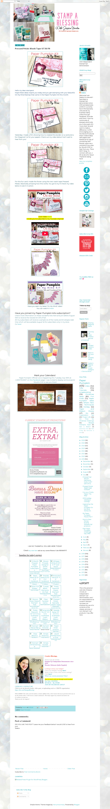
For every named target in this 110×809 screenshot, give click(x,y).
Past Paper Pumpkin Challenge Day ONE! (87, 531)
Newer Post (19, 768)
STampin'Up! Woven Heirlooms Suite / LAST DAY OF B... (87, 480)
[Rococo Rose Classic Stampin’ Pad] (34, 605)
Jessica (83, 93)
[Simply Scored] (45, 645)
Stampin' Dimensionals (34, 648)
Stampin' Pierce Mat (34, 629)
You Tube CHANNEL (51, 681)
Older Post (71, 768)
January (86, 550)
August (86, 472)
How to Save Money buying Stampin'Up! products (87, 523)
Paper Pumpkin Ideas (86, 399)
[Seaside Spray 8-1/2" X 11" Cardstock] (45, 581)
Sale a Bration (85, 427)
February (86, 547)
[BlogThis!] (42, 707)
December (87, 461)
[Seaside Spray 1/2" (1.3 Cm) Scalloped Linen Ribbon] (56, 619)
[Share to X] (44, 707)
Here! (49, 217)
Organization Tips (86, 415)
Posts (20, 793)
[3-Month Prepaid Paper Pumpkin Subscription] (34, 570)
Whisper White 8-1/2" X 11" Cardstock (56, 569)
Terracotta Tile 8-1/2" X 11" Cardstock (55, 583)
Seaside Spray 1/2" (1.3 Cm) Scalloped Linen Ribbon (55, 622)
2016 (83, 559)
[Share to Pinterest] (47, 707)
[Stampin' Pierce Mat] (34, 628)
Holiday (87, 407)
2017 (83, 556)
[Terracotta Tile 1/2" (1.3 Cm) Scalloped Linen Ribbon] (45, 619)
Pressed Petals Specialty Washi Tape (55, 607)
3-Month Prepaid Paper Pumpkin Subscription (34, 573)
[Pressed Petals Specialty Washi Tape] (56, 605)
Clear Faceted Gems (45, 604)
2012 (83, 570)
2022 (83, 451)
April (85, 542)
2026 (83, 440)
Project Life (86, 417)
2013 (83, 567)
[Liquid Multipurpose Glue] (56, 637)
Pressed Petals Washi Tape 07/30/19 (88, 488)
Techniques (89, 405)
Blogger (77, 804)
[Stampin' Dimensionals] (34, 646)
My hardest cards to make (91, 346)
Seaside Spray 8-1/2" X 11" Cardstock (45, 583)
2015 (83, 562)
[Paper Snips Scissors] (56, 629)
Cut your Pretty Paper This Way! (88, 493)
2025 (83, 443)
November (87, 464)
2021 (83, 454)
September (87, 469)
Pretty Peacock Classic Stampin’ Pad (56, 596)
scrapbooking (85, 392)
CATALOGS (18, 686)
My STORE (56, 683)
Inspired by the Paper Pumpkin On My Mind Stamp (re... (88, 507)
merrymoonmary (59, 804)
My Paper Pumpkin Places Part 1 (88, 515)
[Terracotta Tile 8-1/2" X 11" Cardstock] (56, 581)
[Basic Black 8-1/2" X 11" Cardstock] (34, 581)
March (85, 545)
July (84, 475)
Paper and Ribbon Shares (86, 410)
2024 (83, 446)
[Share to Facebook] (45, 707)
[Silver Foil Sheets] (34, 588)
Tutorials (83, 390)
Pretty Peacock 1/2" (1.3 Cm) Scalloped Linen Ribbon (35, 622)
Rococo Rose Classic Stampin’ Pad (34, 607)
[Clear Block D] (34, 635)
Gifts (81, 388)
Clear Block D (34, 637)
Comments (22, 796)
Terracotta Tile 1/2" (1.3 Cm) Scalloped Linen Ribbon (45, 622)
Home (45, 768)
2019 (83, 459)
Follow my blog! (85, 305)
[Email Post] (37, 707)
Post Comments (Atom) (32, 772)
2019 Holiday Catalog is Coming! (87, 499)
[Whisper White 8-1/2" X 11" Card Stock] (56, 566)
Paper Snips (55, 631)
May (84, 539)
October (86, 467)
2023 (83, 448)
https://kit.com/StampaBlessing (24, 690)
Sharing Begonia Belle (91, 324)
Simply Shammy (45, 637)
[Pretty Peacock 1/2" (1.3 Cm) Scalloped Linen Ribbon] (34, 619)
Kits (87, 413)
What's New (88, 403)
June (85, 537)
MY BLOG (48, 683)
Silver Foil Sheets (34, 590)
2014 (83, 564)
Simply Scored (45, 646)
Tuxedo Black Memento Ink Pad (45, 594)
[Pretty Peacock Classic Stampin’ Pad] (56, 594)
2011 (83, 572)
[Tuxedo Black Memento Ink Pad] (45, 592)
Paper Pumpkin (25, 710)
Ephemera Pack (84, 428)
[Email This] (40, 707)
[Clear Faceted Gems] (45, 603)
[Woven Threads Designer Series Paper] (45, 568)
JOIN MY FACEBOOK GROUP (55, 684)
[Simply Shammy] (45, 635)
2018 (83, 554)
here (64, 670)
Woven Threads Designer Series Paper (45, 571)
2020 (83, 456)
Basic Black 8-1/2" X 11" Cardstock (35, 583)
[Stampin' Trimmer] (45, 628)
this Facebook (35, 380)
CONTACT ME (28, 686)
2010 (83, 575)
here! (52, 308)
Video (87, 386)
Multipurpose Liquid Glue (55, 640)
